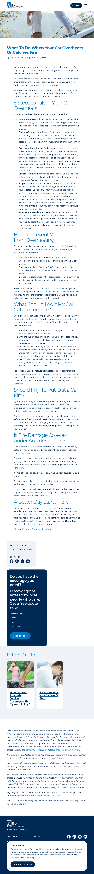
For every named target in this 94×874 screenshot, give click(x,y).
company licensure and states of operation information (52, 750)
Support (37, 836)
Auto (13, 549)
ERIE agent (38, 521)
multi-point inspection (55, 288)
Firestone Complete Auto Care (36, 529)
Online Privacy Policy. (31, 857)
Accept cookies (22, 864)
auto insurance (39, 524)
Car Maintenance (25, 549)
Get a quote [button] (19, 636)
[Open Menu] (85, 5)
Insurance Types (17, 613)
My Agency (76, 5)
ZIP (12, 623)
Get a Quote (12, 836)
